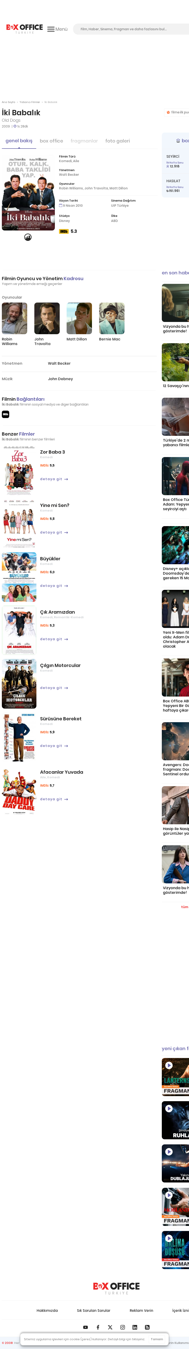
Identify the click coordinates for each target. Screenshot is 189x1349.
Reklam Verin (141, 1310)
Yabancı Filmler (30, 102)
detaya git (51, 479)
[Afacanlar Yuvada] (19, 790)
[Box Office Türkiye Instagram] (123, 1327)
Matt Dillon (118, 188)
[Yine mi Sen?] (19, 524)
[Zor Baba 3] (19, 470)
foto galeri (117, 141)
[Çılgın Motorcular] (19, 684)
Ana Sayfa (8, 102)
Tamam (157, 1339)
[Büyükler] (19, 577)
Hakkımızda (47, 1310)
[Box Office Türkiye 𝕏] (110, 1327)
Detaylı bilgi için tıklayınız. (126, 1339)
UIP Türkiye (120, 205)
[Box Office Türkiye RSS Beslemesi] (147, 1327)
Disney (64, 220)
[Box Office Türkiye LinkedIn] (135, 1327)
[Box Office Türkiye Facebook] (98, 1327)
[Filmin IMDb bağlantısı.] (5, 414)
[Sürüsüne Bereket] (19, 737)
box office (51, 141)
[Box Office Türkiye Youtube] (85, 1327)
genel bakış (19, 140)
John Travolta (96, 188)
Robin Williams (71, 188)
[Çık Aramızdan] (19, 630)
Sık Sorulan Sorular (93, 1310)
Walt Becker (69, 174)
